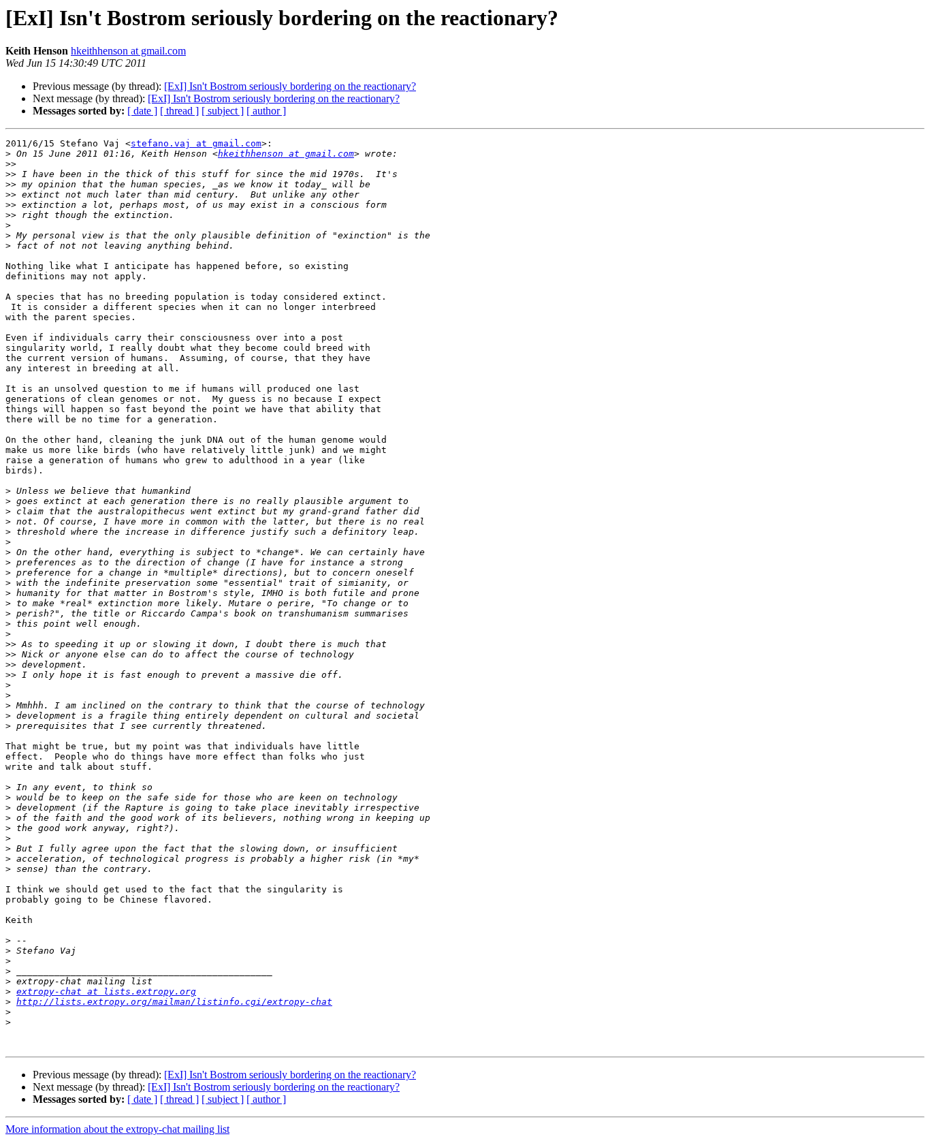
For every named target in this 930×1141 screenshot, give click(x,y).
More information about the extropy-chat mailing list (117, 1129)
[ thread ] (179, 110)
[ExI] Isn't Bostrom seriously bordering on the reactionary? (290, 86)
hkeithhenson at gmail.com (128, 51)
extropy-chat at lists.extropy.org (106, 991)
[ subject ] (223, 110)
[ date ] (142, 110)
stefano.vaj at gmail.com (196, 143)
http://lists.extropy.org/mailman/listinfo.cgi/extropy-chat (174, 1002)
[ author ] (266, 110)
